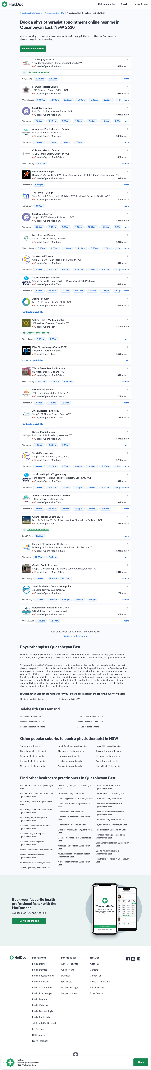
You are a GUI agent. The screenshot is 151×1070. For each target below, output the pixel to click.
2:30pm (53, 339)
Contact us (95, 976)
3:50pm (105, 270)
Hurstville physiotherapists (108, 766)
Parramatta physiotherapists (70, 766)
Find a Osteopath (41, 1005)
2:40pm (92, 488)
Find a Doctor (39, 964)
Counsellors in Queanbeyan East (72, 794)
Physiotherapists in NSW (54, 13)
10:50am (105, 227)
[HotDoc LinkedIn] (133, 959)
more (125, 79)
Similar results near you (75, 636)
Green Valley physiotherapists (109, 751)
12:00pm (54, 100)
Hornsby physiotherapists (69, 756)
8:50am (92, 466)
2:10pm (92, 270)
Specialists (66, 981)
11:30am (52, 142)
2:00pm (94, 100)
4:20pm (105, 488)
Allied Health (67, 970)
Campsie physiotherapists (107, 761)
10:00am (41, 100)
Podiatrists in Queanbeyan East (110, 820)
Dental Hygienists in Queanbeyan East (75, 799)
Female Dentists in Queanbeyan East (36, 850)
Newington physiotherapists (70, 761)
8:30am (39, 206)
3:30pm (107, 100)
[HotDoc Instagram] (138, 959)
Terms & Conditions (100, 981)
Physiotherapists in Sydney (32, 699)
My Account (38, 1029)
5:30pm (41, 164)
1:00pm (118, 291)
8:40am (65, 227)
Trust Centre (96, 993)
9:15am (81, 248)
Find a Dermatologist (43, 1011)
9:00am (39, 121)
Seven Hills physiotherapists (108, 746)
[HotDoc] (12, 4)
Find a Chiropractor (42, 987)
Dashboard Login (69, 987)
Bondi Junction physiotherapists (72, 746)
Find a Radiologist (41, 1017)
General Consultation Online (90, 717)
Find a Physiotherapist (43, 976)
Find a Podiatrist (40, 981)
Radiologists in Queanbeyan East (110, 830)
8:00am (39, 227)
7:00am (39, 142)
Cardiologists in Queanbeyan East (35, 868)
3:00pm (105, 509)
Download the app (29, 921)
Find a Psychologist (42, 993)
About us (94, 964)
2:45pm (52, 557)
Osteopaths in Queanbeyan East (110, 799)
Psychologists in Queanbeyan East (111, 825)
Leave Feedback (40, 1041)
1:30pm (81, 100)
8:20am (52, 466)
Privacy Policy (97, 987)
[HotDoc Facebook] (128, 959)
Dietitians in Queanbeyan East (72, 825)
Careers (94, 970)
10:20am (92, 227)
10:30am (52, 291)
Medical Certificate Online (32, 722)
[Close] (3, 1062)
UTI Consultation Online (88, 727)
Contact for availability (32, 312)
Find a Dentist (39, 970)
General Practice (69, 964)
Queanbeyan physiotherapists (33, 751)
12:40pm (105, 291)
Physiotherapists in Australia (31, 13)
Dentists (65, 976)
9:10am (52, 121)
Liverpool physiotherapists (108, 756)
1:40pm (78, 488)
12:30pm (68, 100)
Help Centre (38, 1035)
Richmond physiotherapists (32, 766)
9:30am (78, 121)
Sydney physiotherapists (31, 746)
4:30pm (118, 488)
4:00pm (118, 270)
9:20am (65, 121)
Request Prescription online (32, 727)
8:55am (54, 248)
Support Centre (69, 993)
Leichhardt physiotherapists (32, 761)
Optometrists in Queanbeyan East (111, 794)
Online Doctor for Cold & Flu (90, 722)
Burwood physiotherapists (32, 756)
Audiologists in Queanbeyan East (35, 863)
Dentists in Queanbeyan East (71, 812)
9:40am (92, 121)
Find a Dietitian (40, 999)
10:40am (40, 79)
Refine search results (33, 48)
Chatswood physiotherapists (71, 751)
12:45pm (39, 185)
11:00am (53, 79)
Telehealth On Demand (30, 717)
